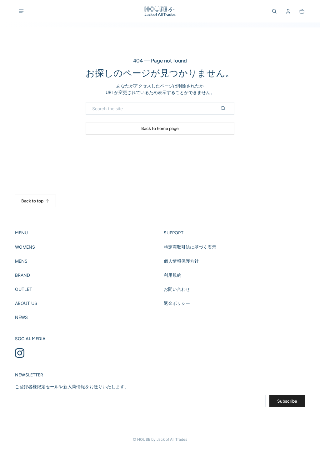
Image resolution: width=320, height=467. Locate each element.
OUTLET (23, 289)
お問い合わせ (177, 289)
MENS (21, 261)
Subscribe (287, 401)
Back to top (32, 201)
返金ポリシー (177, 303)
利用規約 (172, 275)
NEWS (21, 317)
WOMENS (25, 247)
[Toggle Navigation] (21, 11)
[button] (274, 11)
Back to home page (160, 128)
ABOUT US (26, 303)
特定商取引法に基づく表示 (190, 247)
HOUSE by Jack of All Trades (162, 439)
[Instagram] (19, 353)
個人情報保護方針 (181, 261)
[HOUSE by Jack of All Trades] (160, 11)
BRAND (22, 275)
